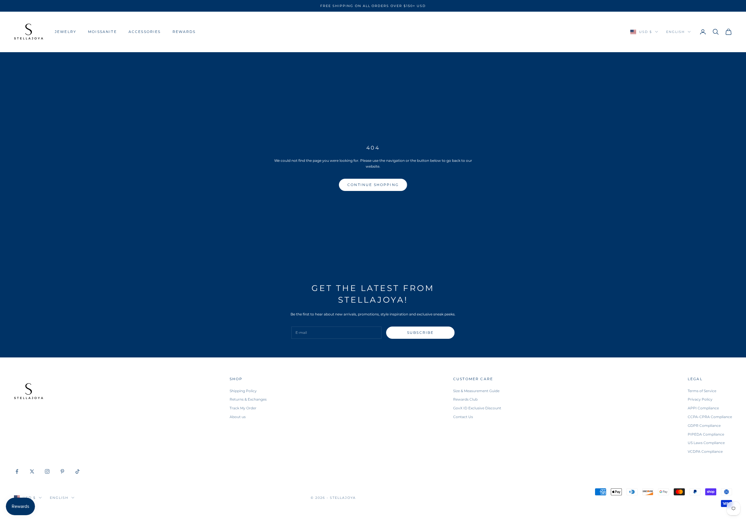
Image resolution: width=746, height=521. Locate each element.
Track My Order (243, 408)
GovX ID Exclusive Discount (477, 408)
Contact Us (463, 417)
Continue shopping (373, 185)
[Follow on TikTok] (77, 471)
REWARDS (184, 31)
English (675, 32)
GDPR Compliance (704, 425)
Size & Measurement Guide (476, 391)
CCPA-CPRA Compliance (710, 417)
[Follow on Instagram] (47, 471)
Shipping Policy (243, 391)
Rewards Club (465, 399)
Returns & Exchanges (248, 399)
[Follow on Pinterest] (62, 471)
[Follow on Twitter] (32, 471)
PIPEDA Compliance (706, 434)
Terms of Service (702, 391)
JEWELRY (65, 31)
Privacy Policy (700, 399)
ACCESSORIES (145, 31)
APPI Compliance (703, 408)
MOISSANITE (102, 31)
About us (238, 417)
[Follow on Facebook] (17, 471)
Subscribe (420, 332)
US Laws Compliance (706, 443)
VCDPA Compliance (705, 451)
